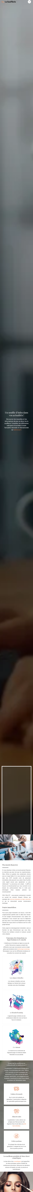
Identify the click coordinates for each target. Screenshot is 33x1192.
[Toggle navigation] (29, 2)
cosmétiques (17, 1161)
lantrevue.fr (17, 430)
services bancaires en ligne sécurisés (20, 899)
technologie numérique (23, 949)
